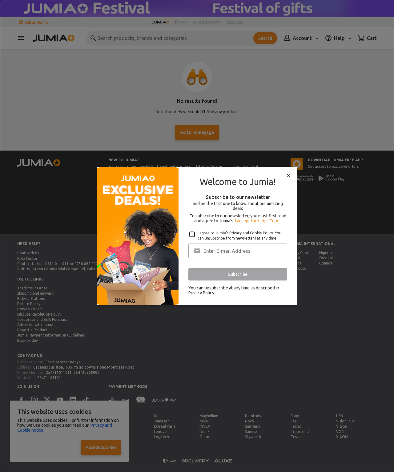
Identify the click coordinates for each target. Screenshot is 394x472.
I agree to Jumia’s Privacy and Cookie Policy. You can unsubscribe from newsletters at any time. (239, 235)
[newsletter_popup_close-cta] (288, 175)
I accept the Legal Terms (258, 220)
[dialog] (197, 236)
